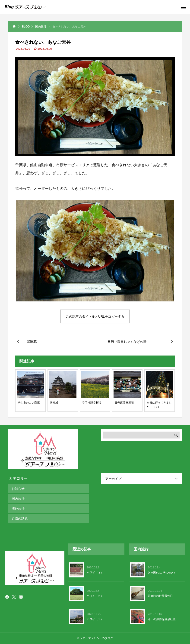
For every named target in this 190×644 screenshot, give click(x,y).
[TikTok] (27, 597)
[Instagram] (21, 597)
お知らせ (18, 489)
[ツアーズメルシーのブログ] (25, 7)
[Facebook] (7, 597)
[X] (14, 597)
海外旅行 (18, 508)
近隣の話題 (20, 518)
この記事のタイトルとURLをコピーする (95, 316)
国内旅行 (18, 498)
